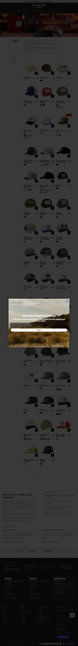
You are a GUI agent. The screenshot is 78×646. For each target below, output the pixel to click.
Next (39, 330)
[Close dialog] (67, 301)
